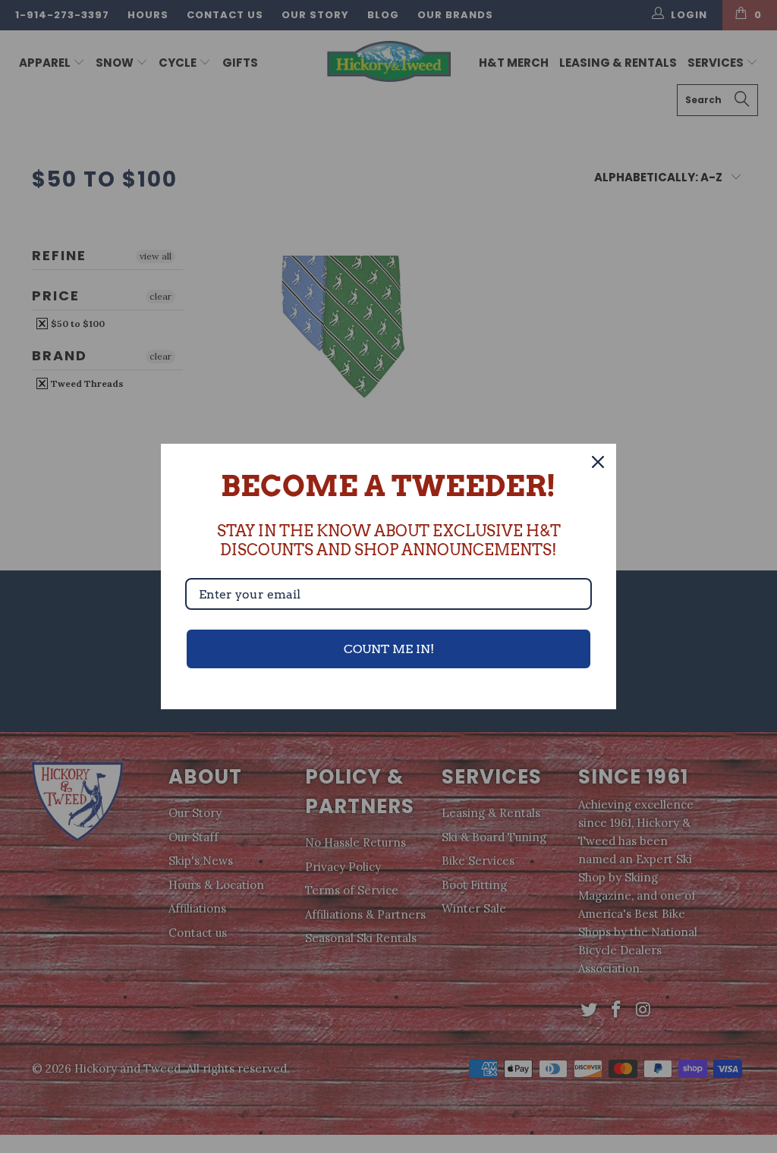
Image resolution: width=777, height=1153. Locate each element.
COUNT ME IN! (389, 649)
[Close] (598, 462)
